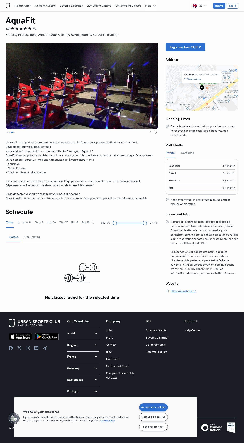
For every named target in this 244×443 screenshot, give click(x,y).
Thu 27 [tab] (63, 222)
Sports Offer (23, 5)
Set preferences (153, 426)
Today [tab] (9, 222)
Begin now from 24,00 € (185, 47)
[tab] (7, 132)
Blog (109, 352)
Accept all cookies (153, 407)
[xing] (45, 348)
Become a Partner (71, 5)
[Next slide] (156, 132)
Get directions (194, 79)
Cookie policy (107, 420)
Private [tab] (170, 153)
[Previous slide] (150, 132)
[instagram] (28, 348)
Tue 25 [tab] (39, 222)
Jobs (109, 330)
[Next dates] (93, 222)
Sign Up (219, 5)
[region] (105, 417)
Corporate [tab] (187, 153)
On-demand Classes (128, 5)
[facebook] (11, 348)
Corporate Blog (155, 344)
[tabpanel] (82, 273)
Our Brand (112, 359)
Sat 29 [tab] (85, 222)
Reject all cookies (153, 417)
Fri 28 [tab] (74, 222)
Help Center (192, 330)
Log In (232, 5)
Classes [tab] (13, 236)
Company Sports (45, 5)
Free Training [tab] (32, 236)
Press (109, 337)
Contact (111, 344)
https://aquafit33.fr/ (183, 291)
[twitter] (19, 348)
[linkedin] (36, 348)
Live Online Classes (99, 5)
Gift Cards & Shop (117, 366)
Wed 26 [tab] (51, 222)
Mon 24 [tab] (27, 222)
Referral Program (156, 352)
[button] (83, 333)
